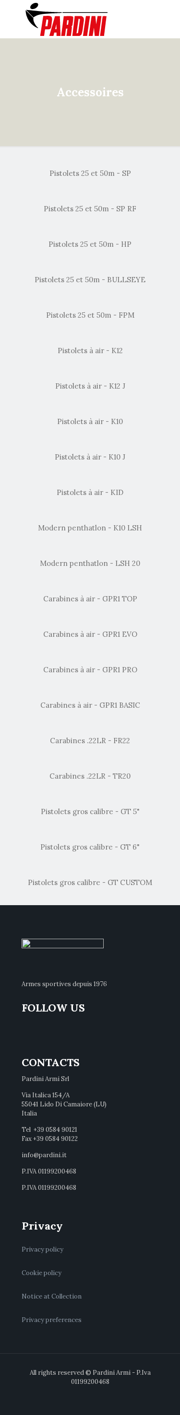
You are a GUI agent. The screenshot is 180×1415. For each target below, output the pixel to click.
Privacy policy (42, 1249)
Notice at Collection (52, 1296)
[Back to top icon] (160, 1395)
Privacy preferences (52, 1320)
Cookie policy (41, 1273)
